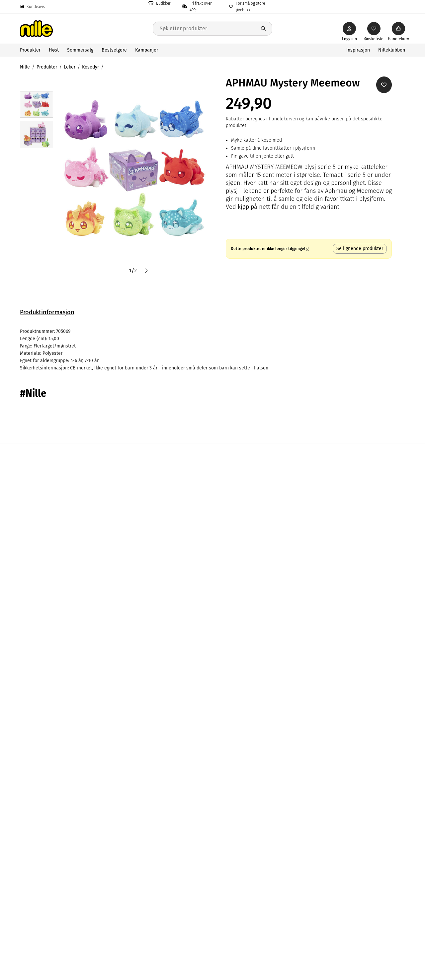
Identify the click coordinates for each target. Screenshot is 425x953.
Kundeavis (36, 6)
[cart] (398, 28)
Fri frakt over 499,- (201, 6)
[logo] (86, 28)
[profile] (349, 28)
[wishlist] (374, 28)
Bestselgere (114, 50)
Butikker (163, 3)
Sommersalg (80, 50)
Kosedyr (90, 67)
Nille (25, 67)
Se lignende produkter (359, 248)
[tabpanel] (212, 349)
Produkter (30, 50)
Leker (69, 67)
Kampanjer (146, 50)
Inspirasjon (358, 50)
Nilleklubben (391, 50)
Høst (54, 50)
